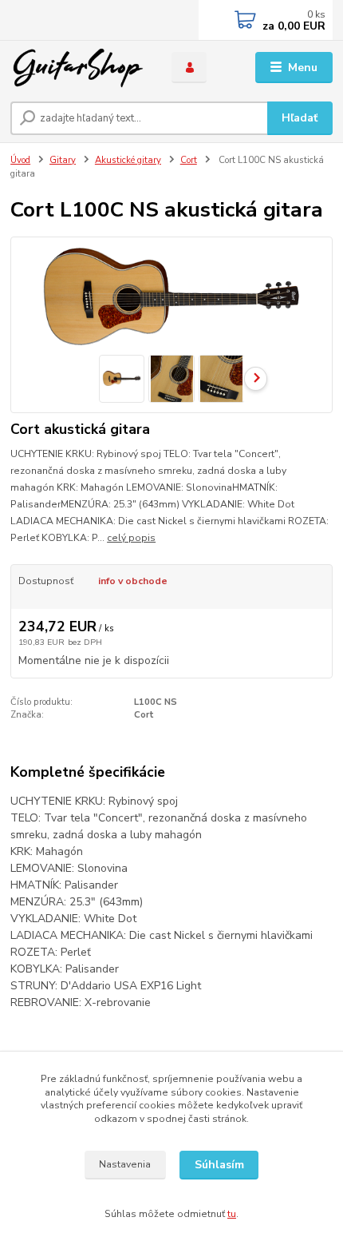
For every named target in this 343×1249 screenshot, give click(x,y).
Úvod (20, 160)
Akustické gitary (128, 160)
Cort (188, 160)
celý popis (131, 537)
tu (231, 1213)
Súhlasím (219, 1164)
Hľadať (299, 117)
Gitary (62, 160)
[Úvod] (77, 68)
